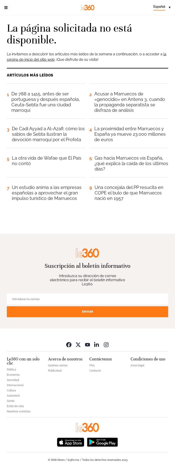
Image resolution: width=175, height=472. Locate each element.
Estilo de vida (15, 406)
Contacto (95, 370)
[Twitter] (78, 344)
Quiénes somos (58, 365)
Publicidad (55, 370)
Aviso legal (137, 365)
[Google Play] (102, 442)
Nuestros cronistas (19, 411)
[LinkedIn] (97, 344)
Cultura (11, 390)
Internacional (15, 385)
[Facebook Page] (69, 344)
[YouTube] (87, 344)
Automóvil (13, 395)
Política (11, 369)
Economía (13, 374)
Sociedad (13, 380)
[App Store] (70, 442)
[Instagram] (106, 344)
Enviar (87, 311)
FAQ (92, 365)
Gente (11, 401)
